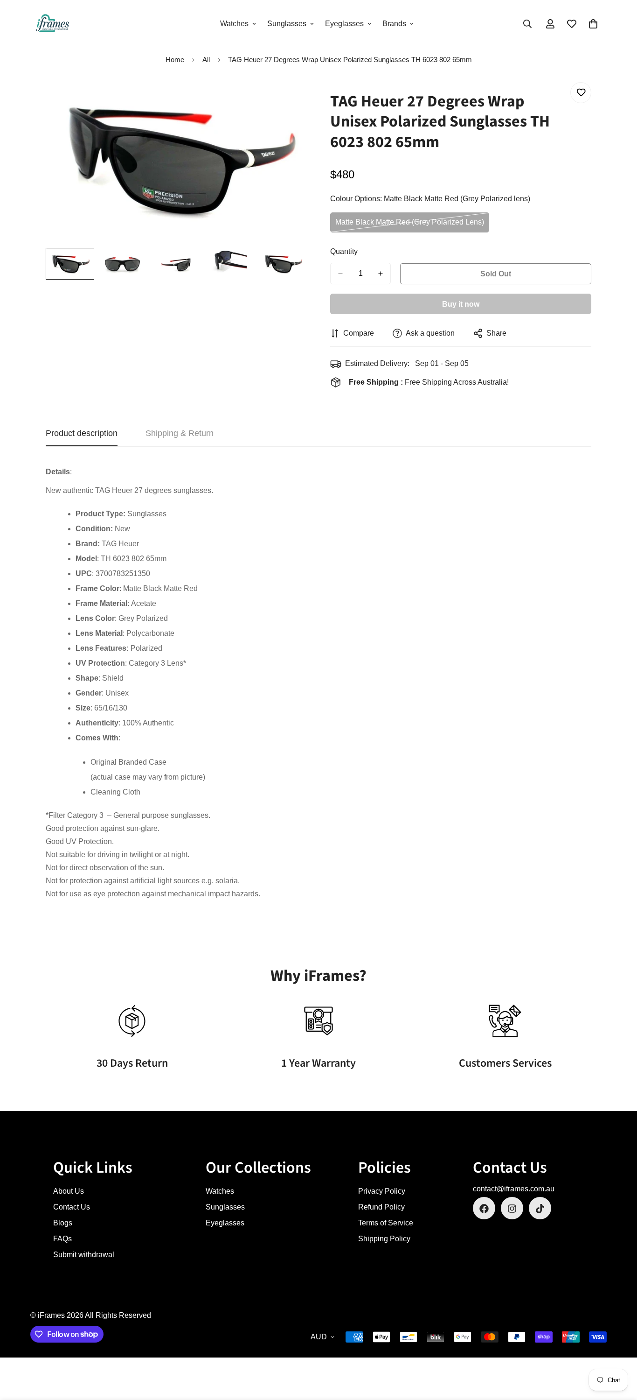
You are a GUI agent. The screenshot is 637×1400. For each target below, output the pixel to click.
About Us (68, 1192)
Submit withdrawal (83, 1255)
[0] (593, 24)
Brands (394, 24)
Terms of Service (385, 1223)
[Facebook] (484, 1208)
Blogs (62, 1223)
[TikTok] (540, 1208)
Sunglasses (286, 24)
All (206, 59)
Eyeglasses (344, 24)
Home (175, 59)
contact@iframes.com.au (513, 1189)
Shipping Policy (384, 1239)
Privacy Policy (381, 1192)
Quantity (344, 251)
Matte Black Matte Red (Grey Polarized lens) (409, 225)
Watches (234, 24)
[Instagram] (512, 1208)
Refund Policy (381, 1207)
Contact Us (71, 1207)
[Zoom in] (287, 99)
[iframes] (52, 24)
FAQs (62, 1239)
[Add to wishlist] (580, 92)
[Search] (527, 24)
